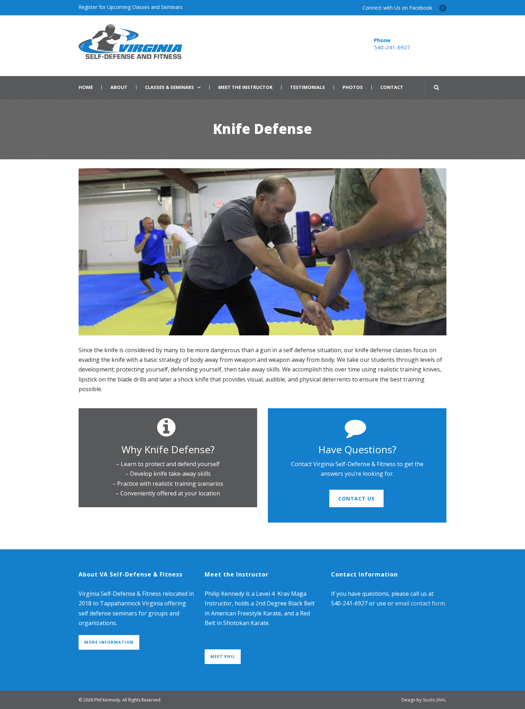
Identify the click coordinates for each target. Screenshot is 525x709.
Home (86, 87)
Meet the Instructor (245, 87)
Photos (352, 87)
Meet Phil (222, 656)
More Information (109, 642)
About (119, 87)
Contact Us (356, 498)
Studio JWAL (434, 700)
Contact (391, 87)
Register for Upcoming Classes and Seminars (130, 7)
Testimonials (307, 87)
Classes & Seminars (169, 87)
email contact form (420, 603)
